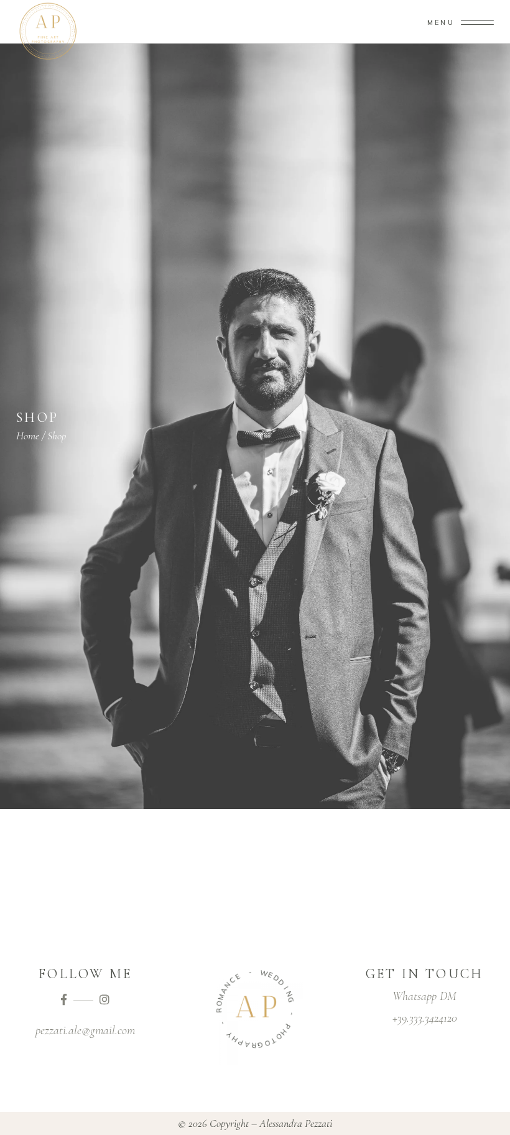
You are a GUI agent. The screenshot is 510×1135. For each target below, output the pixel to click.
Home (27, 435)
